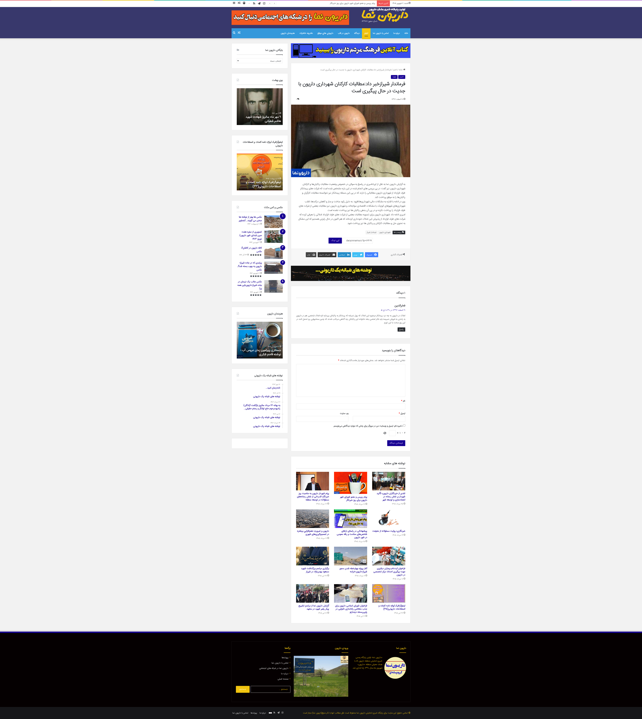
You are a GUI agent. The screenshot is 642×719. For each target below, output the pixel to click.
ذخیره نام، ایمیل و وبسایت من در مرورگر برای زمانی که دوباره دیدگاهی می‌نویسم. (367, 426)
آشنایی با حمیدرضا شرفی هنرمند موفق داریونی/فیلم (262, 352)
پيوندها (285, 658)
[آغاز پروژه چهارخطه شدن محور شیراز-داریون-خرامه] (350, 556)
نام (403, 401)
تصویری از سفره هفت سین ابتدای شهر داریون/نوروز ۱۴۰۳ (250, 235)
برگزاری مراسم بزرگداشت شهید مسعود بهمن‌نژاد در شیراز (315, 570)
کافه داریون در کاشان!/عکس (251, 250)
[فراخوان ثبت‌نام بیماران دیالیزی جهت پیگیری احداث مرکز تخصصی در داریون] (388, 556)
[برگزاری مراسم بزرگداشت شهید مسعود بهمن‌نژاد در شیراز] (312, 556)
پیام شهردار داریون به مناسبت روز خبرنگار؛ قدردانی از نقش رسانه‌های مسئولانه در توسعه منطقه (335, 3)
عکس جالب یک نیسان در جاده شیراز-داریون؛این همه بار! (249, 285)
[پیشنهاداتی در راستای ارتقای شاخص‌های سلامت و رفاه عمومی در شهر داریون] (350, 518)
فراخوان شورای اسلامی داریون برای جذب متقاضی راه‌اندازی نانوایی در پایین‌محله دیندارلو (351, 609)
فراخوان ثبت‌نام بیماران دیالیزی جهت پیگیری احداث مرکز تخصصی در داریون (389, 572)
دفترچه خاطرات (306, 33)
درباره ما (396, 33)
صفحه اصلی (283, 679)
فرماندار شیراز (371, 232)
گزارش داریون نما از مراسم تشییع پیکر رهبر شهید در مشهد (313, 607)
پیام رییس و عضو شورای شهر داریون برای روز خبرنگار (353, 498)
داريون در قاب (344, 33)
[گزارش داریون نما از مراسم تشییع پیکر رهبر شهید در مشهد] (312, 593)
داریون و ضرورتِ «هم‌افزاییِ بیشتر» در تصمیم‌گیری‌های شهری (313, 532)
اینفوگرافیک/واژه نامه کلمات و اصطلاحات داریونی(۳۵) (392, 607)
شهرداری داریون (385, 232)
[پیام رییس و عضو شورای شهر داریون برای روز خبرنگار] (350, 483)
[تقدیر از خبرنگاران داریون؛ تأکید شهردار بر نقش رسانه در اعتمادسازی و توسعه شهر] (388, 481)
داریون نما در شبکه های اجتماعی (273, 668)
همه (394, 77)
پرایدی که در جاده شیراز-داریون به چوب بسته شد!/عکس (250, 266)
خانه (406, 33)
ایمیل (402, 413)
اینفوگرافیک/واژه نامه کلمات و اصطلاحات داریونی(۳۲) (263, 184)
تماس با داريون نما (381, 33)
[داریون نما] (385, 15)
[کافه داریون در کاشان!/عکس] (273, 252)
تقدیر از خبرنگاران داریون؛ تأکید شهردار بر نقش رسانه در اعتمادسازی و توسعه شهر (391, 497)
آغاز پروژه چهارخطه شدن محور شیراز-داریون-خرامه (353, 570)
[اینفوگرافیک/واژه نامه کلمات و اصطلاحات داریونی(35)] (388, 593)
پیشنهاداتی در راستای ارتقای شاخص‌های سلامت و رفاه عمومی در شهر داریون (352, 534)
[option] (260, 106)
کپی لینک (335, 240)
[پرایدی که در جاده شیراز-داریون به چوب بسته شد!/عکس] (273, 267)
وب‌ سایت (344, 413)
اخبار (366, 33)
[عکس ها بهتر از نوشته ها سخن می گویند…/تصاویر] (273, 221)
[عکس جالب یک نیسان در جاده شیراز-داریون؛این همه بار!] (273, 286)
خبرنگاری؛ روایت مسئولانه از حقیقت (388, 531)
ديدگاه (357, 33)
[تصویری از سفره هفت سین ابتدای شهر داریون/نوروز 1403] (273, 236)
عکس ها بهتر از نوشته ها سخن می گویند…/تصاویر (250, 219)
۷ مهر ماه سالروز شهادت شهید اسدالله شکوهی (263, 119)
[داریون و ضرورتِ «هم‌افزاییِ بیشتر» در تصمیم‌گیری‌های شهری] (312, 518)
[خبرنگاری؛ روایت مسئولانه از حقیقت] (388, 518)
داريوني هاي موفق (325, 33)
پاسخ (401, 329)
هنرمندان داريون (288, 33)
